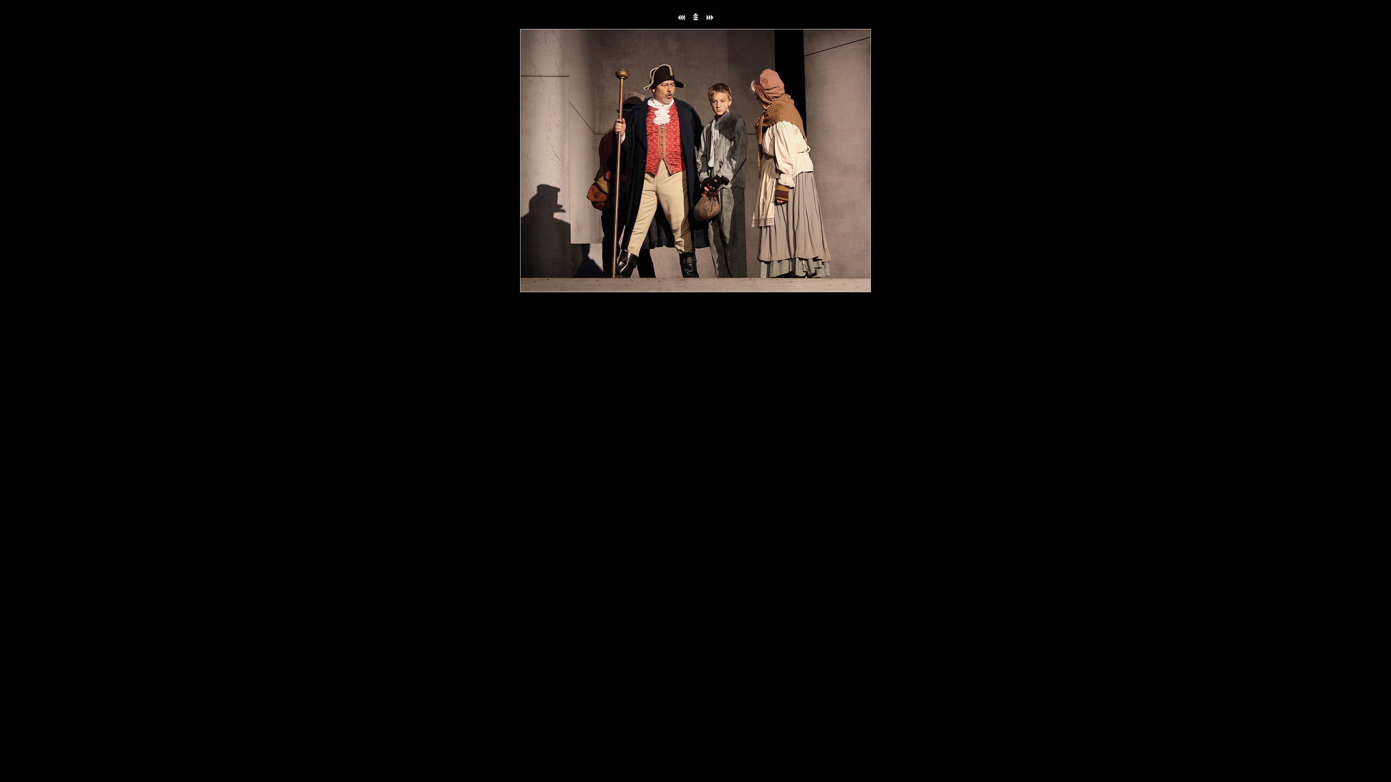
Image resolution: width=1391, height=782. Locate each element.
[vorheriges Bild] (681, 19)
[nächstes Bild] (710, 19)
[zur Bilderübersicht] (696, 19)
